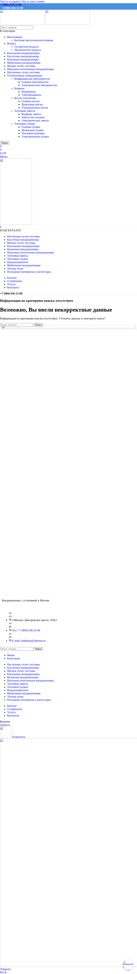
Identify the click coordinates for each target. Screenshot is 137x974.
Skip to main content (32, 1)
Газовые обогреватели (35, 81)
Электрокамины (31, 94)
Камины (19, 88)
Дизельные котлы (32, 104)
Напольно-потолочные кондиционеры (30, 69)
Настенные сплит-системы (23, 72)
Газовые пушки (30, 126)
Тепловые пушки (24, 123)
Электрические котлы (34, 107)
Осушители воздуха (26, 46)
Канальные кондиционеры (23, 53)
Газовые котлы (30, 101)
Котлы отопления (25, 98)
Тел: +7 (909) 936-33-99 (26, 630)
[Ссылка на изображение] (68, 327)
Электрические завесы (35, 120)
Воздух (11, 43)
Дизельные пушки (32, 130)
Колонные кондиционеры (23, 59)
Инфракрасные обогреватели (32, 78)
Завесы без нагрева (33, 117)
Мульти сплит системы (21, 65)
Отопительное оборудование (24, 75)
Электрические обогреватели (39, 85)
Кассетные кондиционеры (23, 56)
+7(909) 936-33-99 (11, 4)
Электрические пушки (35, 136)
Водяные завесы (31, 114)
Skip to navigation (10, 1)
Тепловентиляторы (33, 133)
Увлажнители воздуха (27, 49)
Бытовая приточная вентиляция (33, 40)
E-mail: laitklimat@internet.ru (28, 640)
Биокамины (28, 91)
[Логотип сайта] (22, 24)
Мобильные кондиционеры (23, 62)
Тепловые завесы (24, 110)
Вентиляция (14, 37)
